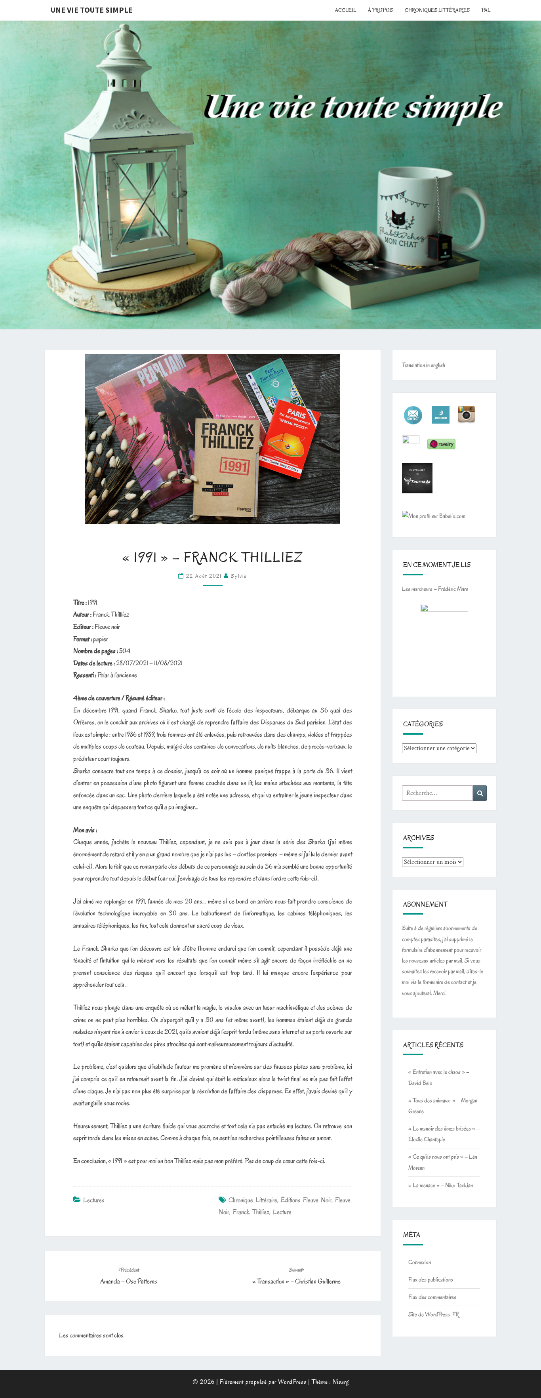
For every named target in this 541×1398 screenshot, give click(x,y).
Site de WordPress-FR (433, 1314)
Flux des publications (430, 1279)
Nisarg (341, 1382)
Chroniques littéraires (437, 10)
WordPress (292, 1382)
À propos (380, 10)
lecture (282, 1212)
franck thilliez (251, 1212)
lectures (94, 1200)
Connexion (419, 1262)
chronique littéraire (253, 1200)
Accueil (345, 10)
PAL (486, 10)
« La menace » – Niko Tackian (440, 1185)
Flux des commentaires (432, 1297)
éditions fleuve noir (306, 1200)
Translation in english (423, 365)
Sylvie (239, 576)
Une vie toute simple (92, 10)
